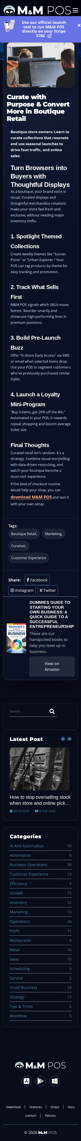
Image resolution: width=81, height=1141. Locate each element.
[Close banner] (77, 25)
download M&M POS (31, 497)
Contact (30, 1116)
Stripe (55, 1107)
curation (18, 545)
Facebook (38, 580)
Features (35, 1107)
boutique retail (23, 533)
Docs (71, 1107)
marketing (53, 533)
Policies (50, 1116)
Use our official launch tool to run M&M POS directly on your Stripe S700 (44, 25)
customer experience (28, 557)
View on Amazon (52, 666)
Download (13, 1107)
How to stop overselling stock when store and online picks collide (40, 800)
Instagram (23, 590)
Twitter (48, 590)
